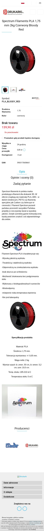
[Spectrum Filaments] (35, 98)
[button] (22, 483)
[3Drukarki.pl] (16, 445)
